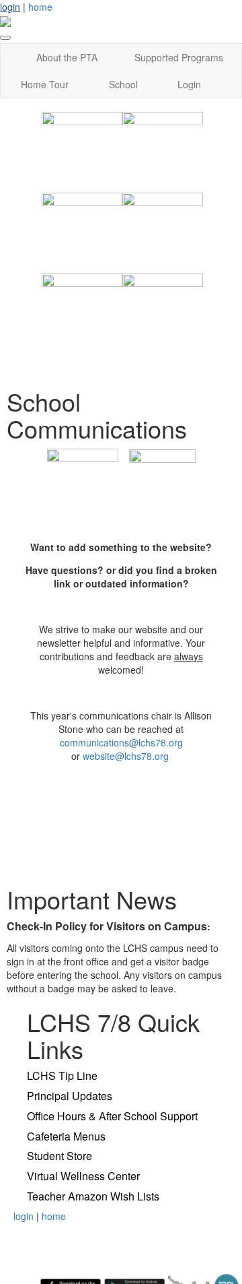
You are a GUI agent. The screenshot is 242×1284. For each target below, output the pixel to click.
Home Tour (45, 84)
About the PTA (66, 57)
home (40, 6)
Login (189, 84)
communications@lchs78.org (121, 742)
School (123, 84)
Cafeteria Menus (66, 1136)
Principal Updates (69, 1095)
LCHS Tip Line (62, 1075)
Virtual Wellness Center (83, 1176)
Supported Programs (178, 57)
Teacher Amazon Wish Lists (93, 1196)
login (10, 6)
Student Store (59, 1155)
